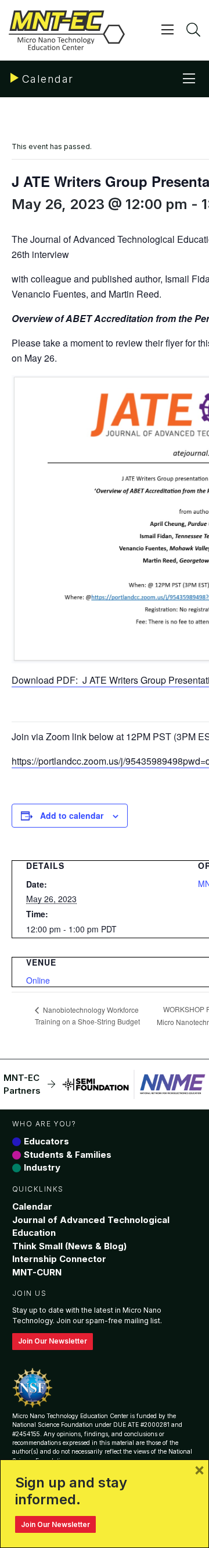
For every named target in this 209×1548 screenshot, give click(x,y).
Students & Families (67, 1154)
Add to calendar (71, 815)
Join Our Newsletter (52, 1341)
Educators (46, 1141)
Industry (42, 1167)
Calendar (32, 1206)
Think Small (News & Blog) (69, 1246)
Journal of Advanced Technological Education (91, 1226)
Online (38, 980)
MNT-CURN (37, 1272)
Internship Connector (59, 1258)
